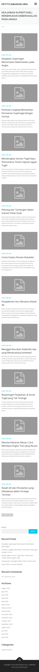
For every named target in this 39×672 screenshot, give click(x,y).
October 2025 (6, 621)
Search (4, 527)
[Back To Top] (19, 660)
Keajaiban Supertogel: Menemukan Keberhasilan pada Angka (18, 62)
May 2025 (5, 637)
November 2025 (7, 618)
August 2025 (6, 627)
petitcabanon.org (15, 4)
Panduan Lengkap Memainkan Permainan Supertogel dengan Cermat (17, 113)
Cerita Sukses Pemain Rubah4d (17, 257)
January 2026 (6, 611)
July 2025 (5, 631)
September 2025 (7, 624)
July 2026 (5, 592)
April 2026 (5, 601)
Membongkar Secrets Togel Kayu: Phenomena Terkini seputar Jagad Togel (19, 162)
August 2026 (6, 588)
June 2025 (5, 634)
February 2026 (6, 608)
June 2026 (5, 595)
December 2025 (7, 614)
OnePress (32, 665)
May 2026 (5, 598)
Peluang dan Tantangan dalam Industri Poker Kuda (19, 561)
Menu (35, 4)
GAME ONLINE (6, 55)
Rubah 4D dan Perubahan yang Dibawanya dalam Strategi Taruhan (18, 491)
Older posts (7, 515)
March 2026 (6, 605)
